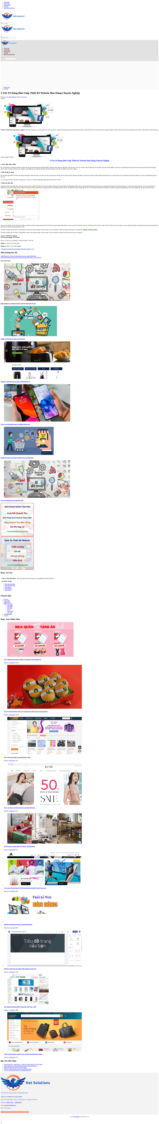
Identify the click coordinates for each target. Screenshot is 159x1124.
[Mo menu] (1, 11)
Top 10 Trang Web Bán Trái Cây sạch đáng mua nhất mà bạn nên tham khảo (26, 711)
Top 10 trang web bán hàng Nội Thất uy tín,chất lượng (19, 846)
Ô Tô (8, 609)
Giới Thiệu (7, 3)
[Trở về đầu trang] (1, 1121)
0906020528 (18, 1102)
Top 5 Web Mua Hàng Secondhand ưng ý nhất (17, 757)
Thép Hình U (8, 590)
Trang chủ (6, 2)
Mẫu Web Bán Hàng (9, 8)
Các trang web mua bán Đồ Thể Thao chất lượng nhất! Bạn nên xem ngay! (25, 888)
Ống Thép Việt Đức (10, 585)
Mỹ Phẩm (9, 606)
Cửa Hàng (10, 605)
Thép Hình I (8, 587)
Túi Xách (9, 612)
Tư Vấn (6, 6)
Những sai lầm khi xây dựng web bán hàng (13, 339)
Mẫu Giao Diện (8, 603)
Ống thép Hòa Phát (10, 584)
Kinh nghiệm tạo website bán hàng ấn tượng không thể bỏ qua (18, 303)
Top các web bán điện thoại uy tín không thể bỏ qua (15, 424)
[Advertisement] (79, 73)
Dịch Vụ (6, 599)
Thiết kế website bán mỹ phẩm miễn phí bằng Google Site (20, 969)
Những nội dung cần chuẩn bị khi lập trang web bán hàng (17, 457)
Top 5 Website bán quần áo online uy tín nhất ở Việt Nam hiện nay (22, 659)
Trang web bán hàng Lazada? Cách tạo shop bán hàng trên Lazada (23, 1054)
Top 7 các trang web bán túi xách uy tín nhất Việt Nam (19, 807)
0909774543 (10, 1102)
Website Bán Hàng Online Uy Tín (25, 249)
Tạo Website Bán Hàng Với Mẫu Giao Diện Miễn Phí (15, 1112)
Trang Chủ (7, 87)
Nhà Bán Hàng (8, 614)
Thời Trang (10, 611)
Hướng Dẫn (7, 5)
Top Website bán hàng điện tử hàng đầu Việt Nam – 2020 (20, 1007)
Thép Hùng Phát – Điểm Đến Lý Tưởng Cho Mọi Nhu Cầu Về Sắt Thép (23, 1064)
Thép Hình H (8, 588)
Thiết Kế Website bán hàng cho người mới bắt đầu (18, 924)
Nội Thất (9, 608)
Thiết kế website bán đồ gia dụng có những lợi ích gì (15, 381)
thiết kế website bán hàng (9, 249)
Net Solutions (76, 1116)
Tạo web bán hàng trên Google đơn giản (12, 500)
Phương (14, 97)
